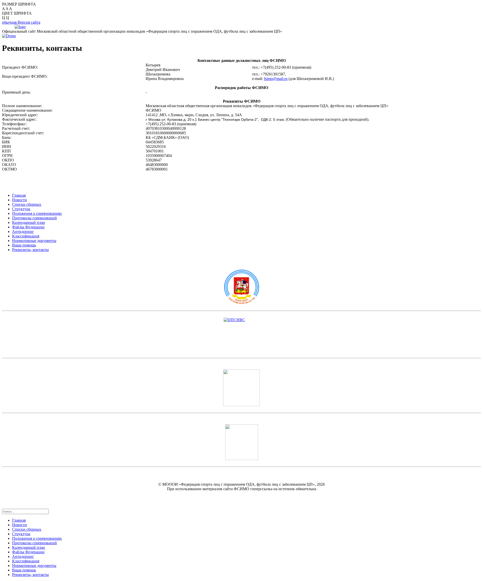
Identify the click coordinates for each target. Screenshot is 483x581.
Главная (19, 195)
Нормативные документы (34, 240)
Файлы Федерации (28, 227)
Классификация (25, 236)
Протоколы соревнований (34, 218)
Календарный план (28, 222)
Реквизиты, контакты (30, 249)
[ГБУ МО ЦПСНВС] (241, 337)
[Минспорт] (241, 287)
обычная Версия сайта (21, 22)
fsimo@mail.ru (276, 78)
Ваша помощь (24, 245)
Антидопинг (23, 231)
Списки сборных (26, 204)
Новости (19, 200)
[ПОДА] (241, 442)
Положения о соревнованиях (37, 213)
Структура (21, 209)
